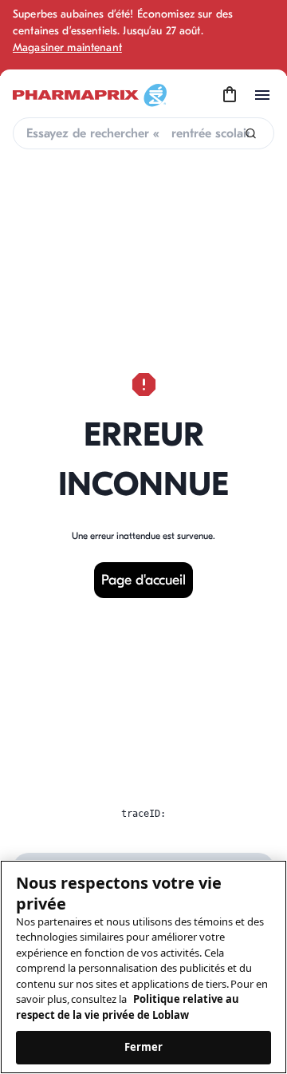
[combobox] (143, 133)
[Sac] (230, 95)
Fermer (143, 1047)
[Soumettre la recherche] (251, 134)
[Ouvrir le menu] (262, 95)
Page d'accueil (143, 580)
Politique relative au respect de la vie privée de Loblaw (127, 1007)
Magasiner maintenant (67, 47)
